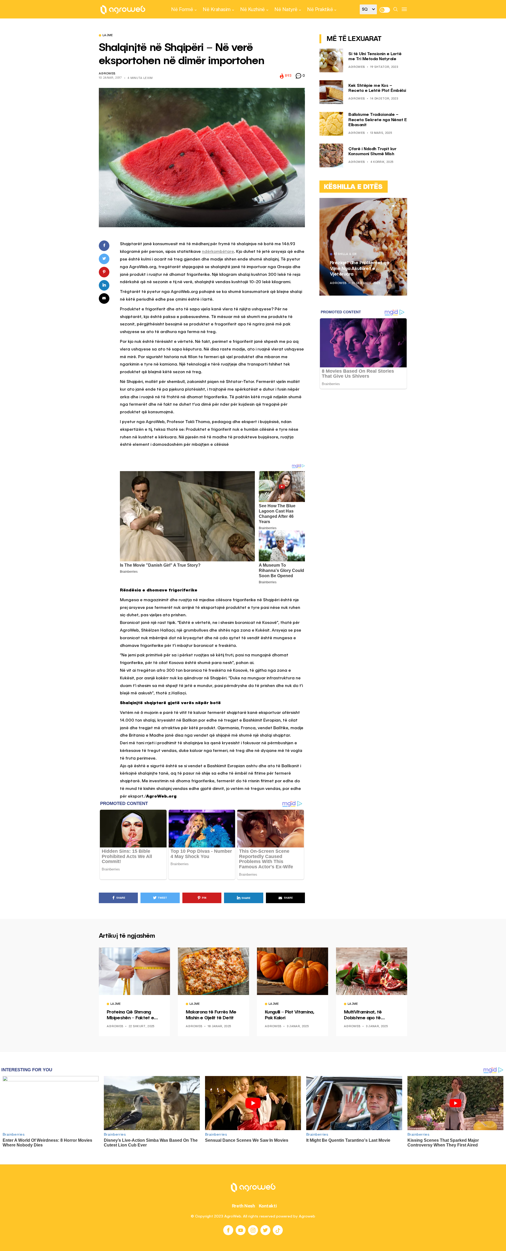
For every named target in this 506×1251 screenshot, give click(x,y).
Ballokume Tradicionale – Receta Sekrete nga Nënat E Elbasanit (377, 120)
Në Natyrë (286, 9)
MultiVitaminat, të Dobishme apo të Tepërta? (363, 1015)
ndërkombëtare (218, 252)
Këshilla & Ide (387, 254)
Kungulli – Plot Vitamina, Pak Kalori (289, 1015)
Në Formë (182, 9)
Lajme (108, 35)
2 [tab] (396, 206)
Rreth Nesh (243, 1206)
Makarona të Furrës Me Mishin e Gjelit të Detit (211, 1015)
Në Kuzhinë (252, 9)
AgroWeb (107, 73)
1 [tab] (393, 206)
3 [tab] (399, 206)
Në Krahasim (217, 9)
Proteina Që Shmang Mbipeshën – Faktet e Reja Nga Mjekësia (130, 1015)
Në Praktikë (320, 9)
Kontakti (268, 1206)
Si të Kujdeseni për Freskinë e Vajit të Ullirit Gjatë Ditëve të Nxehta (404, 268)
